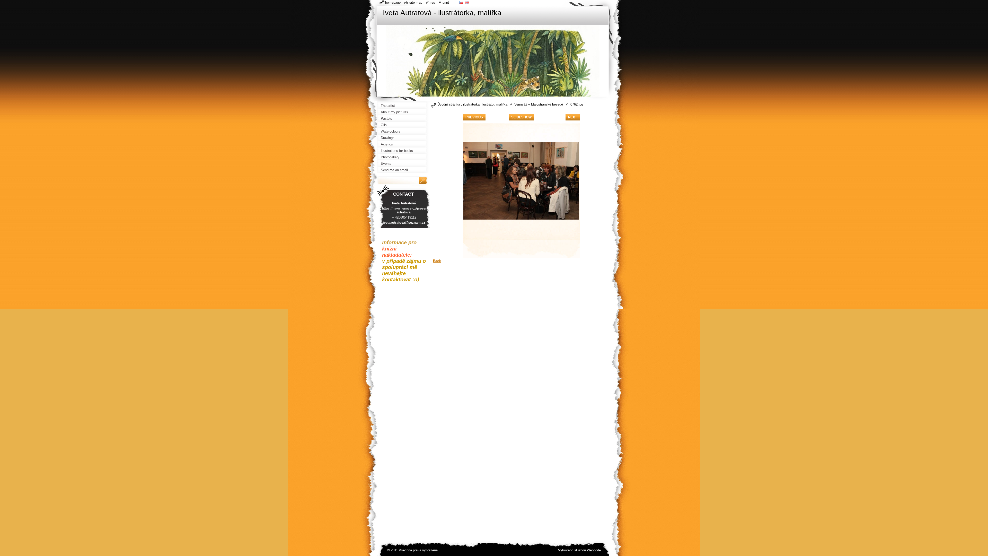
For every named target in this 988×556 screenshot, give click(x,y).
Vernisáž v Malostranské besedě (538, 104)
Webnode (594, 550)
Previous (474, 117)
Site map (415, 2)
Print (446, 2)
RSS (432, 2)
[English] (467, 2)
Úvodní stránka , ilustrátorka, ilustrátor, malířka (472, 104)
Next (572, 117)
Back (437, 261)
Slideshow (521, 117)
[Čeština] (461, 2)
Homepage (393, 2)
